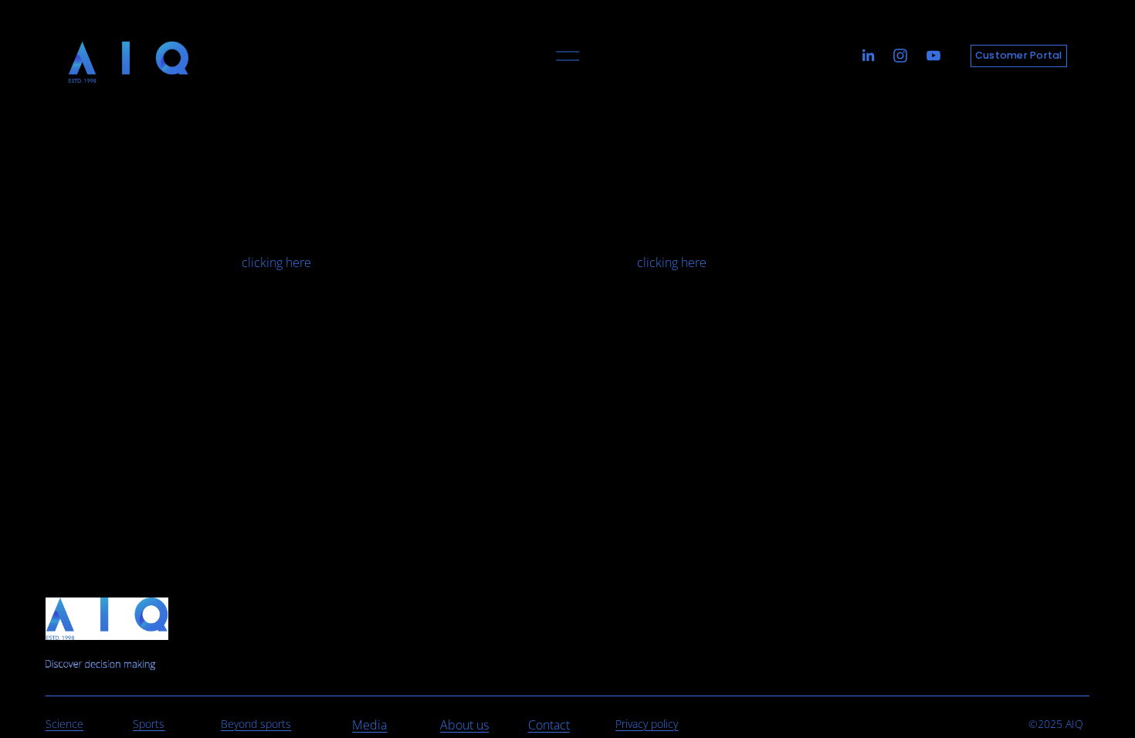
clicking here (276, 262)
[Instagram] (900, 55)
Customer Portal (1018, 55)
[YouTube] (933, 55)
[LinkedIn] (867, 55)
